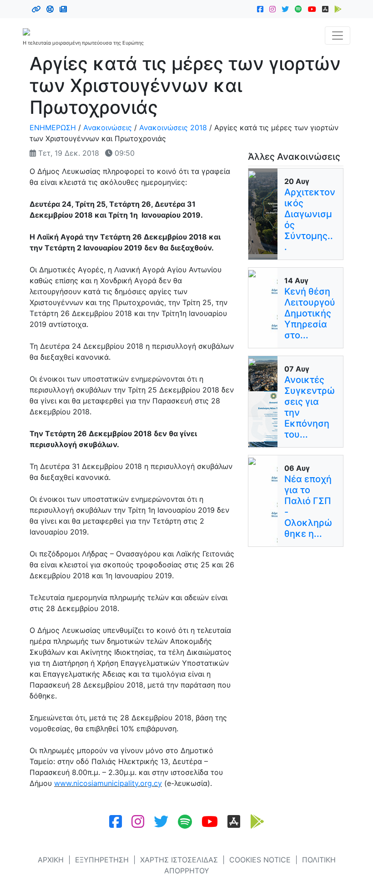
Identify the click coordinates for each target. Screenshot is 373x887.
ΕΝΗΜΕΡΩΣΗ (53, 127)
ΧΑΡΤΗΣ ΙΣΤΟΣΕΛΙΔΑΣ (179, 859)
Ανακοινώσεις (107, 127)
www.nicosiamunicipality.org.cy (108, 783)
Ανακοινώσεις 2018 (173, 127)
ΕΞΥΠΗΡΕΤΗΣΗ (102, 859)
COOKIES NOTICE (260, 859)
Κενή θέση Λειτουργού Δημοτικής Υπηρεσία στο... (309, 313)
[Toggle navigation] (337, 35)
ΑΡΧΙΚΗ (51, 859)
